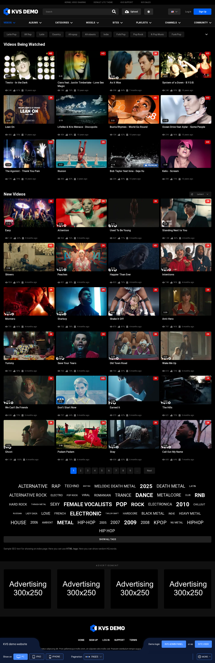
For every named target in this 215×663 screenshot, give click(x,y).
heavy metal (190, 513)
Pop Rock (138, 34)
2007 (115, 522)
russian (17, 513)
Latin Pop (11, 34)
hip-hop (86, 522)
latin (192, 486)
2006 (34, 522)
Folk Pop (120, 34)
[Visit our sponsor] (27, 589)
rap (56, 486)
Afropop (72, 34)
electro (57, 495)
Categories (62, 22)
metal (65, 522)
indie (171, 513)
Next (149, 470)
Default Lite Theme (103, 2)
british (86, 486)
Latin (41, 34)
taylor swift (112, 513)
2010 (182, 504)
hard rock (18, 504)
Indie (106, 34)
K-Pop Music (157, 34)
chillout (199, 504)
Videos (7, 22)
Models (90, 22)
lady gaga (31, 513)
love (45, 513)
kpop (160, 522)
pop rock (72, 495)
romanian (102, 495)
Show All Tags (107, 539)
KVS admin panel (174, 644)
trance (123, 495)
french (60, 513)
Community (201, 22)
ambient (47, 522)
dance (144, 495)
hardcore (130, 513)
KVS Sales (145, 2)
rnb (200, 495)
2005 (102, 523)
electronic (85, 513)
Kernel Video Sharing (75, 2)
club (188, 495)
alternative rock (28, 495)
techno (72, 486)
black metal (152, 513)
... (137, 470)
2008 (145, 522)
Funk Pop (176, 34)
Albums (33, 22)
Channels (171, 22)
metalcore (169, 495)
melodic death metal (115, 486)
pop (121, 504)
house (18, 522)
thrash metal (38, 504)
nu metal (177, 522)
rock (137, 504)
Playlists (142, 22)
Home (81, 640)
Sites (116, 22)
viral (86, 495)
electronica (160, 504)
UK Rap (27, 34)
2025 (146, 486)
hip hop (107, 530)
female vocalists (88, 504)
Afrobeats (90, 34)
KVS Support (127, 2)
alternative (33, 486)
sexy (55, 504)
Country (56, 34)
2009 (130, 522)
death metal (171, 486)
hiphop (195, 522)
